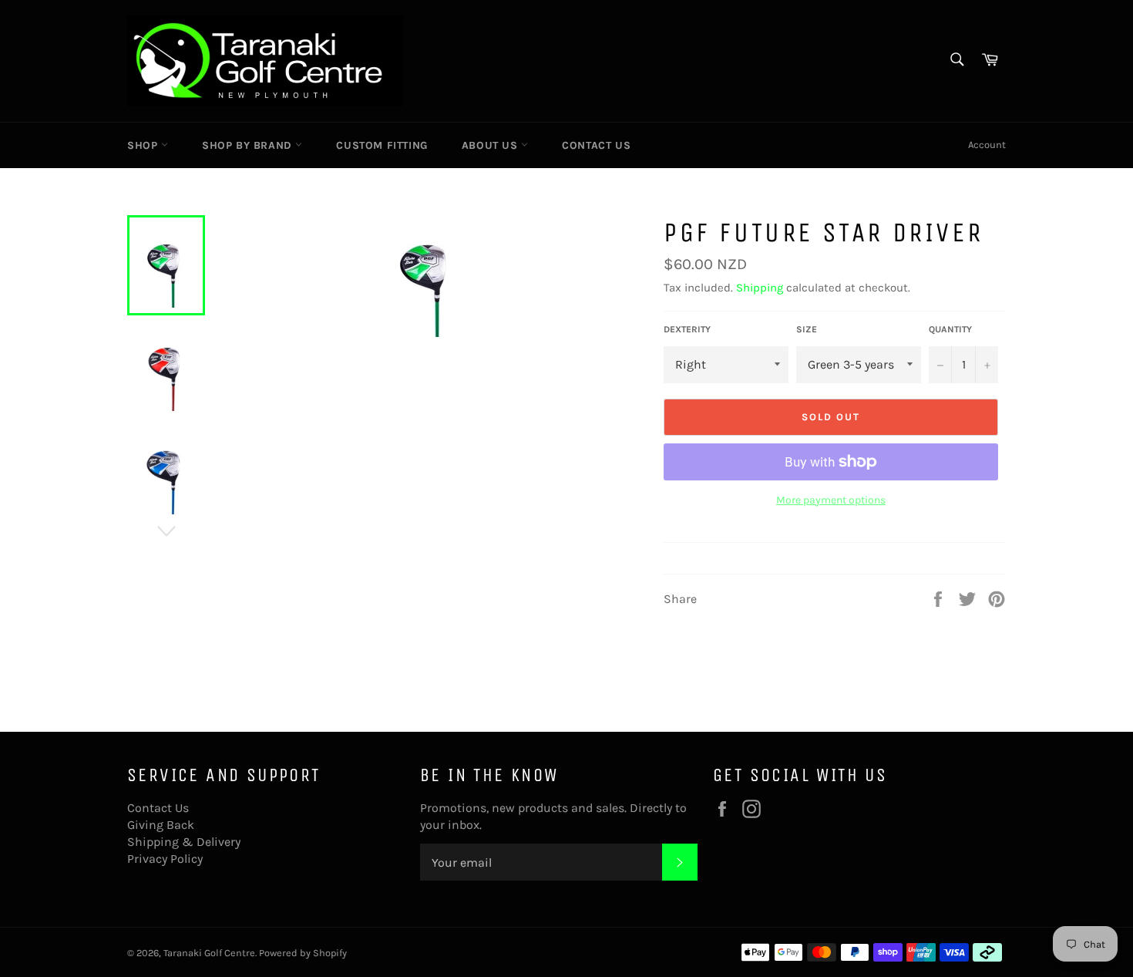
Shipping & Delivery (183, 841)
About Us (491, 145)
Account (987, 144)
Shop (144, 145)
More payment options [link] (831, 500)
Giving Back (160, 824)
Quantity (950, 329)
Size (806, 329)
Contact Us (596, 145)
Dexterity (687, 329)
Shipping (759, 288)
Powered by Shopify (303, 952)
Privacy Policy (165, 858)
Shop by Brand (248, 145)
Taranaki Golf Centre (209, 952)
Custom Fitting (381, 145)
